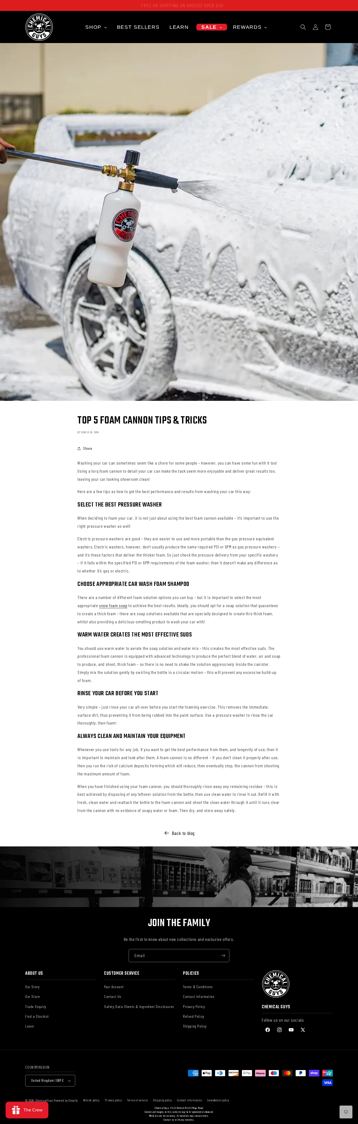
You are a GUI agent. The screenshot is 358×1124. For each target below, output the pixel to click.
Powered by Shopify (66, 1100)
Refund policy (91, 1100)
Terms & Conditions (198, 986)
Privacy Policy (194, 1006)
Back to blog (183, 833)
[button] (303, 27)
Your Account (114, 986)
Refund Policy (193, 1016)
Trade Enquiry (35, 1006)
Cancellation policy (218, 1100)
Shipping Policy (195, 1025)
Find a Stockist (37, 1016)
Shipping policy (162, 1100)
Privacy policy (113, 1100)
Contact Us (112, 996)
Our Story (32, 986)
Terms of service (137, 1100)
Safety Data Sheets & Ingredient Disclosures (139, 1006)
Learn (29, 1025)
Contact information (189, 1100)
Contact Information (198, 996)
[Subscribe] (223, 955)
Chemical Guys (44, 1100)
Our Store (32, 996)
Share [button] (87, 448)
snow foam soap (113, 605)
